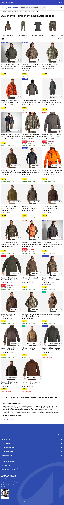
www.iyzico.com (17, 478)
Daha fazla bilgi (7, 419)
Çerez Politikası (16, 482)
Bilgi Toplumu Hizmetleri (18, 484)
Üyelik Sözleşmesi (5, 480)
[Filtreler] (3, 39)
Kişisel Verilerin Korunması (19, 480)
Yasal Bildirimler (4, 482)
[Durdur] (59, 2)
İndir (12, 2)
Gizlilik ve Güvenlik (5, 484)
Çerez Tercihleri (4, 486)
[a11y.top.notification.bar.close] (61, 2)
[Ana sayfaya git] (12, 7)
